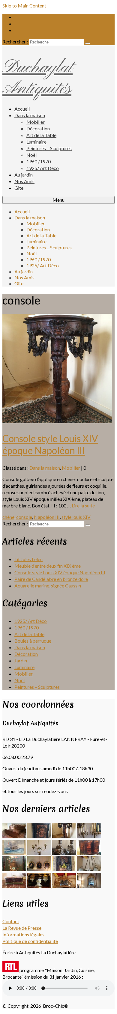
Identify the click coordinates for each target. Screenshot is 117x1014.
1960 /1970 (26, 627)
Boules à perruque (32, 641)
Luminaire (24, 667)
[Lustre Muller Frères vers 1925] (89, 869)
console (24, 517)
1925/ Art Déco (30, 621)
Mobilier (71, 468)
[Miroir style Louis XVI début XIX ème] (89, 886)
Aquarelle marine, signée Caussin (47, 585)
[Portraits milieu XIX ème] (39, 869)
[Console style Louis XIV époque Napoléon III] (57, 421)
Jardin (20, 660)
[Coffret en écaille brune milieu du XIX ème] (14, 886)
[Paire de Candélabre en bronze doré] (89, 836)
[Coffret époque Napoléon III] (39, 886)
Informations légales (23, 934)
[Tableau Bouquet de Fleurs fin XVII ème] (14, 869)
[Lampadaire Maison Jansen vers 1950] (39, 853)
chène (8, 517)
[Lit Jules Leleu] (14, 836)
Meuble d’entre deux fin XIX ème (47, 566)
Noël (19, 680)
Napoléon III (47, 517)
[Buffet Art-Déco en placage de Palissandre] (89, 853)
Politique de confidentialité (30, 941)
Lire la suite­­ (83, 505)
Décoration (26, 654)
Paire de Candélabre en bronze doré (51, 579)
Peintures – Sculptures (37, 687)
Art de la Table (29, 634)
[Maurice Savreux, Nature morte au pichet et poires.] (64, 869)
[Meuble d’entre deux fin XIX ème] (39, 836)
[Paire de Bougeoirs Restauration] (64, 853)
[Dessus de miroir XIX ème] (64, 886)
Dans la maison (44, 468)
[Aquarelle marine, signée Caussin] (14, 853)
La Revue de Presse (21, 928)
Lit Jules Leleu (28, 559)
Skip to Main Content (24, 5)
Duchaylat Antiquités (37, 78)
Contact (10, 921)
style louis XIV (76, 517)
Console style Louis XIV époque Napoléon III (59, 572)
